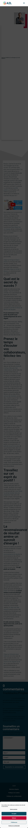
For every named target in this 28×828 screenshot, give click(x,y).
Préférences (14, 822)
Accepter (14, 813)
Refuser (14, 818)
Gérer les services (13, 809)
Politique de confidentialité (14, 825)
